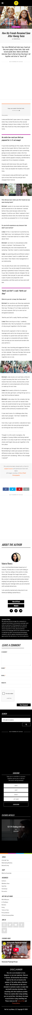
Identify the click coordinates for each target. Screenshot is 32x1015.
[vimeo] (4, 930)
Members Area (5, 883)
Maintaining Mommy (7, 863)
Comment (4, 652)
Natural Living (5, 865)
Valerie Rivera (17, 39)
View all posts (16, 601)
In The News (5, 902)
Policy (3, 907)
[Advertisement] (16, 80)
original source (8, 469)
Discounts (4, 891)
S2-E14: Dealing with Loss (16, 826)
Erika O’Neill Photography (19, 474)
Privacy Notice (5, 913)
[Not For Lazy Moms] (16, 3)
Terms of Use (5, 910)
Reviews (4, 905)
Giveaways (4, 889)
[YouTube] (15, 924)
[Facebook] (21, 924)
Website (3, 683)
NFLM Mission (5, 900)
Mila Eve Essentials (6, 873)
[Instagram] (4, 924)
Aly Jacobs (16, 831)
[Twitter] (10, 924)
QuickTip (4, 886)
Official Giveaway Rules (8, 915)
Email (3, 676)
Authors (4, 881)
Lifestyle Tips (16, 27)
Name (3, 668)
